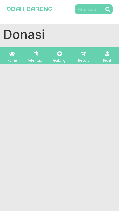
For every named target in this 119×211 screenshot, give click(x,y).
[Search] (108, 9)
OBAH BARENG (29, 8)
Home (12, 60)
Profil (107, 60)
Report (83, 60)
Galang (59, 60)
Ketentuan (35, 60)
